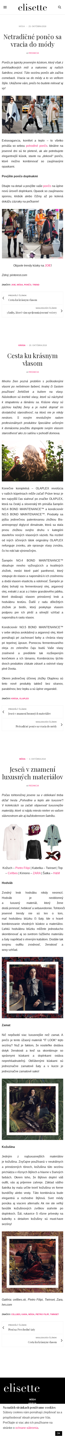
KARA (24, 1314)
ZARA (37, 873)
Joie (13, 285)
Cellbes (13, 873)
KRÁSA (21, 345)
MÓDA (22, 26)
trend (35, 285)
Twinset (54, 1314)
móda (20, 285)
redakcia (34, 53)
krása (14, 698)
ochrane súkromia (26, 1427)
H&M (56, 873)
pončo (47, 186)
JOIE (48, 265)
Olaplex (24, 698)
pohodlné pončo (36, 145)
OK (58, 1433)
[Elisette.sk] (32, 7)
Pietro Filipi (22, 867)
